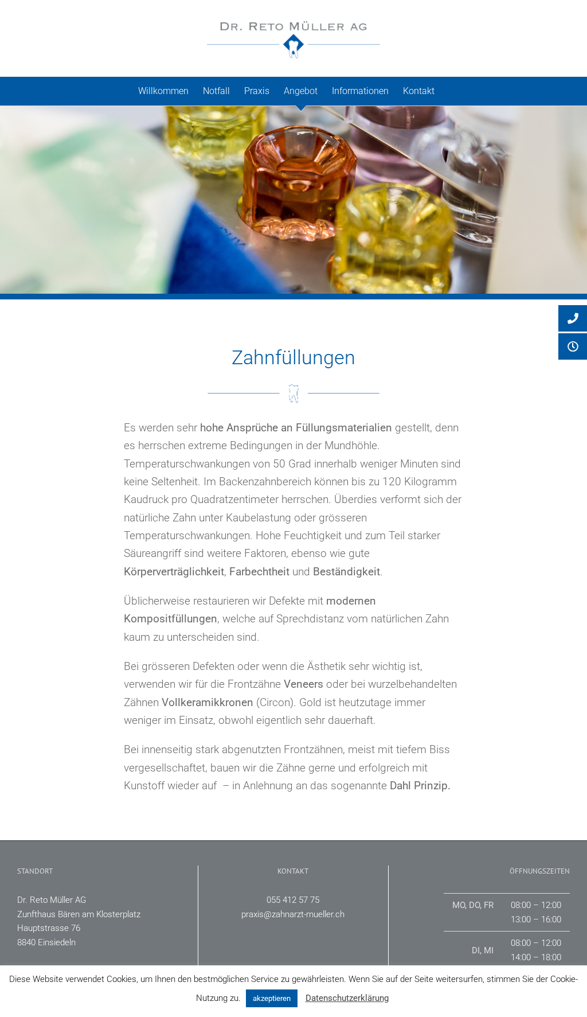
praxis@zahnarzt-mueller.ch (293, 914)
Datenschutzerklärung (347, 998)
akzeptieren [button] (272, 998)
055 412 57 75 (293, 900)
